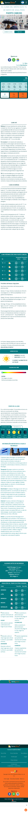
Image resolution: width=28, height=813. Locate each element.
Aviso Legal (6, 779)
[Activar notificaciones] (25, 810)
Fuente (21, 65)
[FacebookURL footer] (9, 794)
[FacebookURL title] (9, 60)
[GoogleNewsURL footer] (18, 794)
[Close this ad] (27, 805)
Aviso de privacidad (14, 779)
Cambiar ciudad (8, 32)
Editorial (18, 766)
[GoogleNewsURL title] (18, 60)
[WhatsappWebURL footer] (13, 794)
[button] (26, 2)
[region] (14, 44)
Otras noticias (14, 760)
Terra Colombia (14, 753)
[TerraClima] (22, 2)
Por (25, 63)
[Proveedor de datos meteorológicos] (14, 801)
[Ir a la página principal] (8, 2)
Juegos (25, 757)
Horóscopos (14, 757)
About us (22, 779)
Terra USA (3, 757)
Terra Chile (3, 753)
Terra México (24, 753)
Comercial (10, 766)
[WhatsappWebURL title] (13, 60)
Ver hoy (20, 32)
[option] (5, 95)
